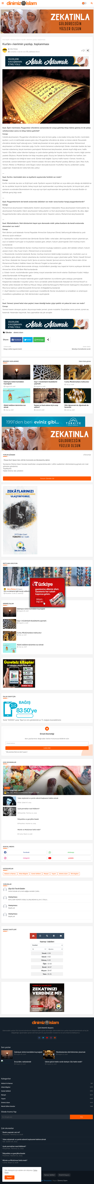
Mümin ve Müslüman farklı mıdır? (29, 829)
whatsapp (71, 852)
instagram (26, 858)
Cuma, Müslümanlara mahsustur (76, 382)
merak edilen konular (47, 1106)
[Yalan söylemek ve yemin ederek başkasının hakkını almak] (9, 801)
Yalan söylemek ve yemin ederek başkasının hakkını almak (38, 798)
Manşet (46, 874)
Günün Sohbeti (36, 874)
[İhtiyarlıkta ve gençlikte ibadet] (9, 822)
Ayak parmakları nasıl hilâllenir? (29, 809)
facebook (26, 852)
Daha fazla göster (85, 361)
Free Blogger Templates (42, 1180)
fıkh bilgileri (75, 874)
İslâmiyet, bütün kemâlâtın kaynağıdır (14, 383)
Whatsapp (40, 340)
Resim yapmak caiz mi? (11, 1132)
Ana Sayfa (5, 39)
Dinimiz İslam (62, 1180)
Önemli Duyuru (64, 1175)
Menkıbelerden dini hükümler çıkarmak (70, 1052)
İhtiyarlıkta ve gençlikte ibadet (28, 819)
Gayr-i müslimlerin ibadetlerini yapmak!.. (45, 383)
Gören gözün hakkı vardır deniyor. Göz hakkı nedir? (63, 1062)
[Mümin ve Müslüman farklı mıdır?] (9, 832)
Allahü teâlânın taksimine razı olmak (15, 406)
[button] (91, 3)
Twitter (28, 340)
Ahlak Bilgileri (23, 874)
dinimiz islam (15, 39)
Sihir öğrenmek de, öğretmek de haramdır (76, 406)
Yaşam (54, 874)
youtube (71, 858)
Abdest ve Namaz (10, 874)
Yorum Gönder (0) (47, 478)
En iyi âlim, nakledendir (22, 1062)
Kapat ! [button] (9, 1177)
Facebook (17, 340)
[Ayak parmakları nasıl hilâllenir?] (9, 811)
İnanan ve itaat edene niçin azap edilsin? (46, 406)
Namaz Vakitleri (49, 1175)
